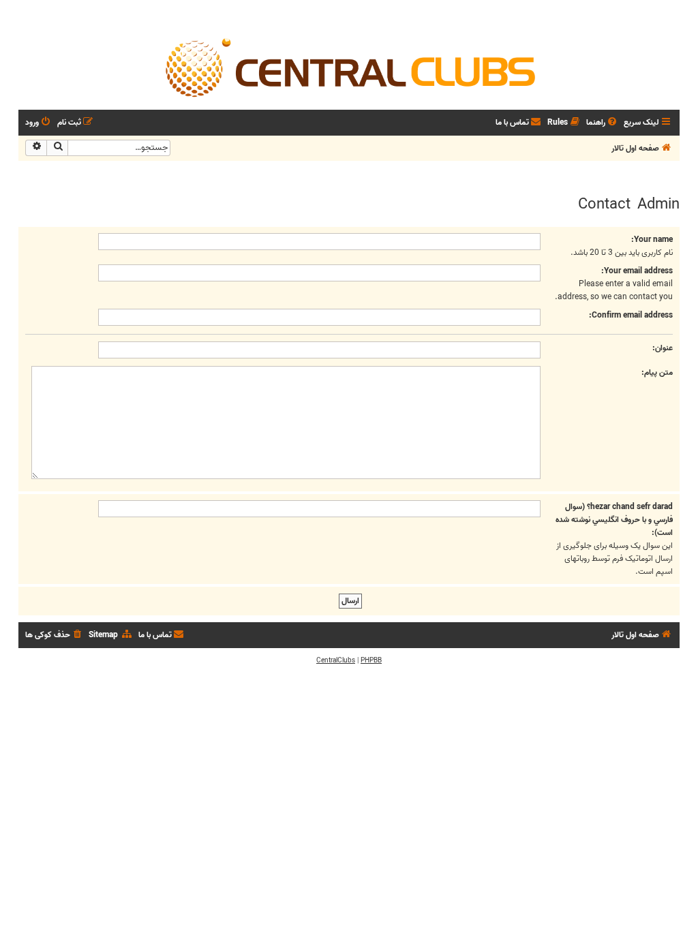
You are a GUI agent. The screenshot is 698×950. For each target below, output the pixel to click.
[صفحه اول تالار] (349, 66)
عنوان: (662, 347)
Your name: (652, 239)
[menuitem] (602, 123)
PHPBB (371, 660)
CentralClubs (335, 660)
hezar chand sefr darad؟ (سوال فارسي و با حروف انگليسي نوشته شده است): (614, 519)
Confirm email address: (631, 315)
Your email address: (637, 270)
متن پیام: (657, 372)
